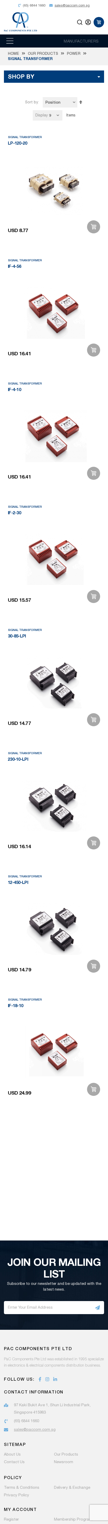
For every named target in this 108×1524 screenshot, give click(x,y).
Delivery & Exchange (72, 1488)
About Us (12, 1454)
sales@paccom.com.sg (35, 1430)
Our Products (43, 53)
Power (73, 53)
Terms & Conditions (21, 1488)
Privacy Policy (16, 1495)
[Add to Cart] (93, 226)
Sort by (31, 102)
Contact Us (14, 1462)
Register (11, 1519)
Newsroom (63, 1462)
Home (13, 53)
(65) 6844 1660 (26, 1421)
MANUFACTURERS (81, 41)
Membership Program (73, 1519)
